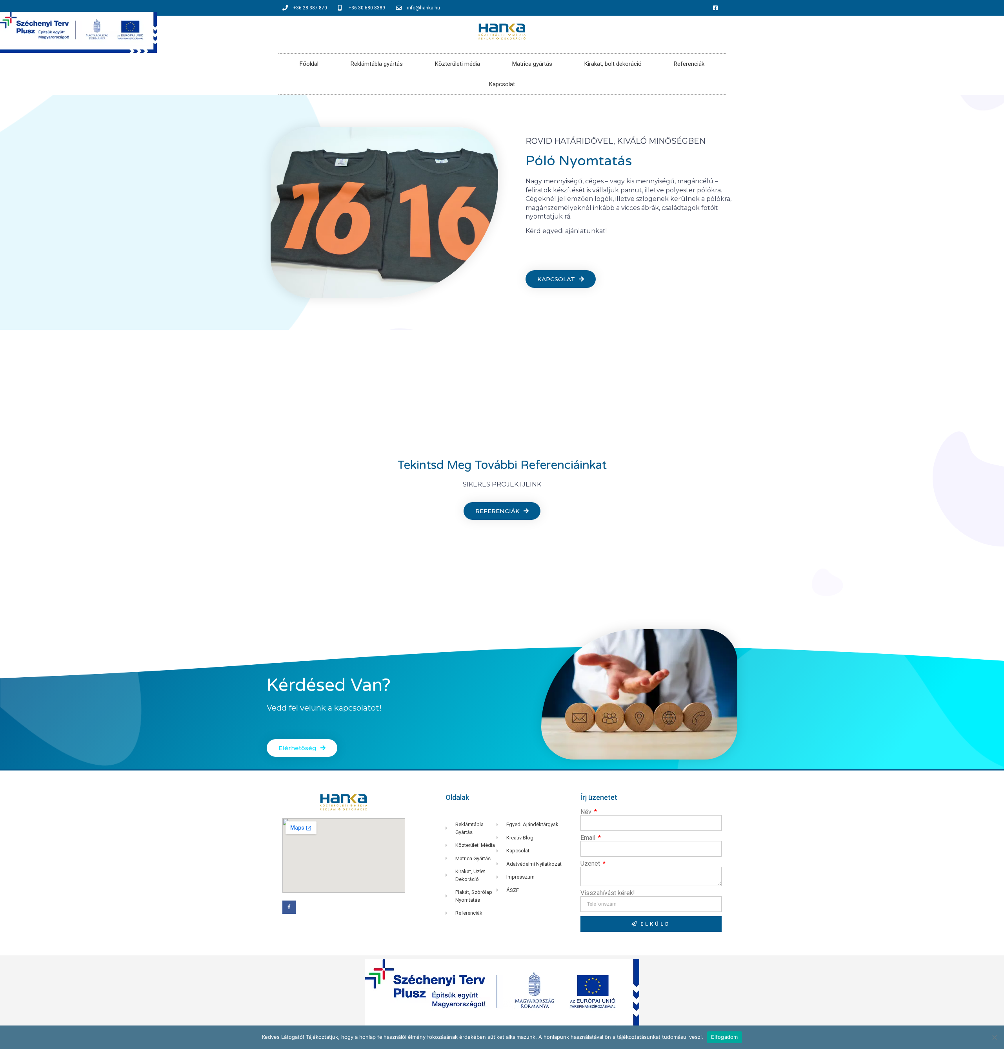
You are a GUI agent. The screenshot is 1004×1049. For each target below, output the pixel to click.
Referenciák (689, 63)
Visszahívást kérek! (607, 893)
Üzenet (591, 864)
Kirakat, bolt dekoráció (613, 63)
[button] (561, 279)
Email (588, 838)
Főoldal (309, 63)
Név (586, 812)
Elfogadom (724, 1037)
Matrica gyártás (532, 63)
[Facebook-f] (289, 907)
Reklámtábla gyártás (377, 63)
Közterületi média (457, 63)
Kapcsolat (502, 84)
